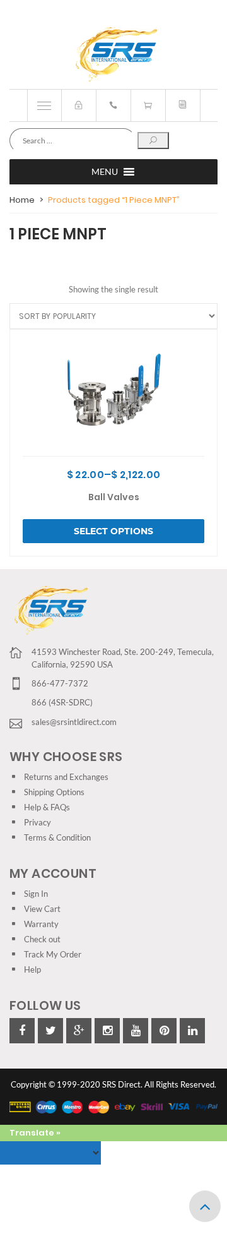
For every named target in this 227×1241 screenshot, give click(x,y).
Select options (113, 531)
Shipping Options (54, 792)
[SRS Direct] (114, 55)
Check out (42, 939)
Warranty (41, 924)
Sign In (36, 894)
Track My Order (52, 954)
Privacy (37, 822)
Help (32, 969)
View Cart (42, 909)
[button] (104, 171)
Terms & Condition (57, 837)
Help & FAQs (47, 807)
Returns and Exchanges (66, 777)
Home (22, 200)
